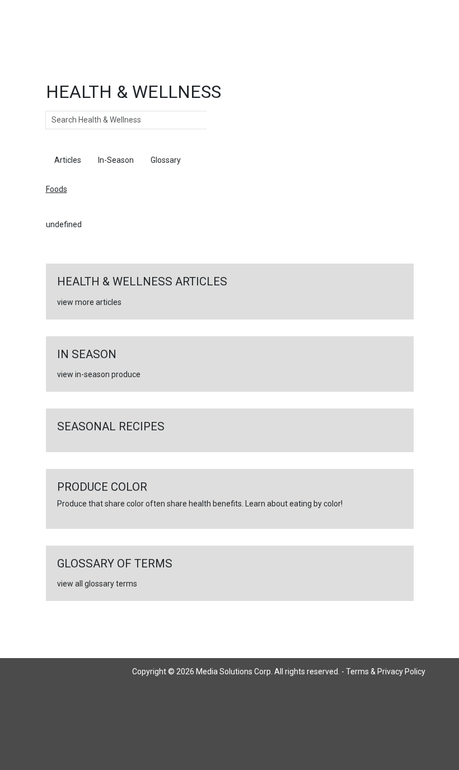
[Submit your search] (218, 120)
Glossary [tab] (166, 160)
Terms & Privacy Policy (385, 671)
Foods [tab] (208, 160)
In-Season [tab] (116, 160)
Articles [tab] (67, 160)
